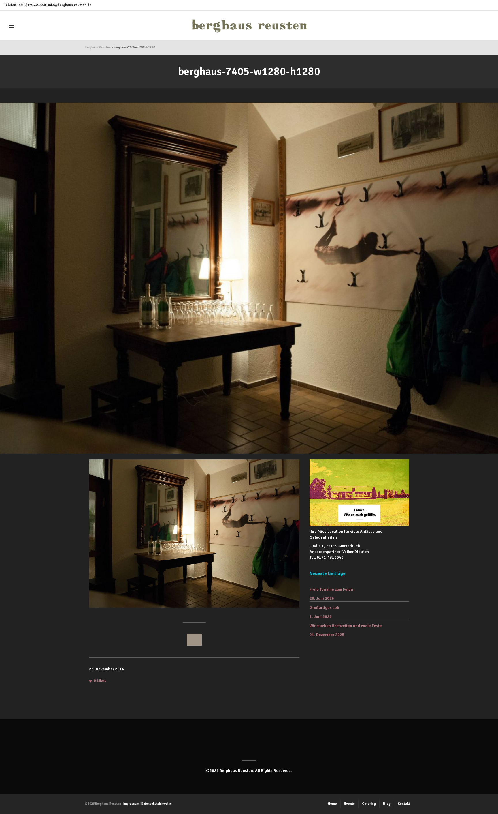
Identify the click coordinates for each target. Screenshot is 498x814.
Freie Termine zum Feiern (332, 589)
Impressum (131, 804)
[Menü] (11, 26)
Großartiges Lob (324, 607)
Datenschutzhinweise (156, 804)
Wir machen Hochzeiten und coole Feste (346, 625)
